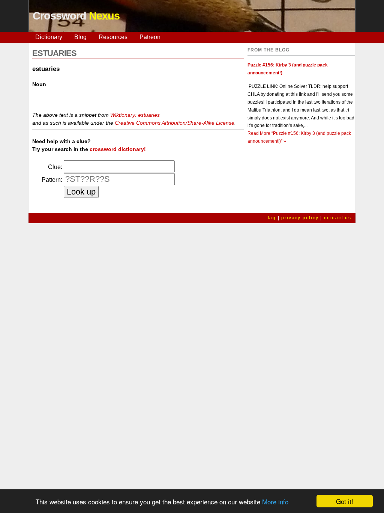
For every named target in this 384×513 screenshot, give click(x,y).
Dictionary (48, 37)
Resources (113, 37)
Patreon (150, 37)
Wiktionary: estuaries (135, 115)
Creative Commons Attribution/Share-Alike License (174, 123)
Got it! (344, 501)
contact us (337, 217)
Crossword (76, 16)
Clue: (55, 167)
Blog (80, 37)
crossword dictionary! (118, 149)
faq (272, 217)
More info (275, 501)
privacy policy (299, 217)
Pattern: (52, 180)
